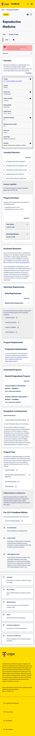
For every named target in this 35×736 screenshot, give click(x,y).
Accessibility (9, 720)
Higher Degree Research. (11, 361)
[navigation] (11, 317)
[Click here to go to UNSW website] (5, 4)
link (16, 190)
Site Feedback (9, 729)
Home (3, 9)
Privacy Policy (9, 712)
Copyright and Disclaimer (12, 703)
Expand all (28, 157)
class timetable (24, 262)
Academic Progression (22, 357)
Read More (29, 73)
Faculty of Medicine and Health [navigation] (14, 81)
